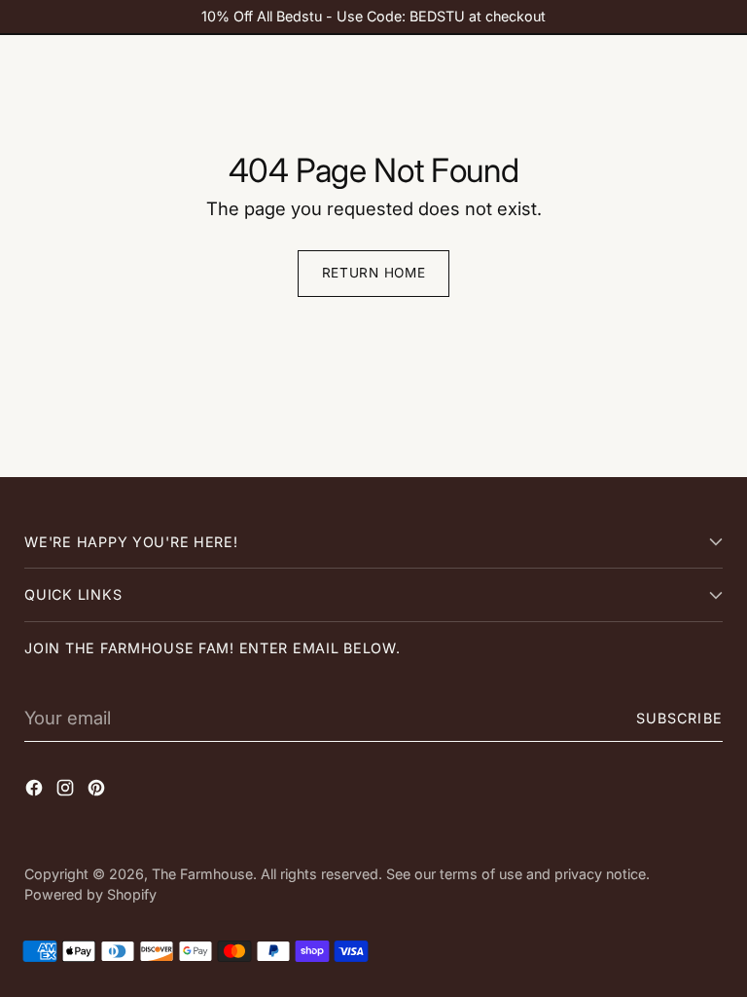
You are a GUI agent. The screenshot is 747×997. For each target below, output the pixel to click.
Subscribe (679, 718)
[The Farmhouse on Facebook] (36, 791)
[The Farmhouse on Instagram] (67, 791)
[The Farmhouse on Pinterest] (98, 791)
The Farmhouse (202, 874)
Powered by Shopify (90, 894)
